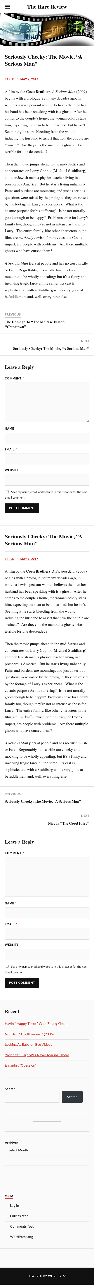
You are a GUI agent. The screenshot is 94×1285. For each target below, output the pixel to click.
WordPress (57, 1276)
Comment (14, 378)
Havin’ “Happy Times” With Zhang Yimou (36, 1023)
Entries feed (19, 1216)
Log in (14, 1205)
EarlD (9, 79)
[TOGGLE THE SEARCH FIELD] (86, 7)
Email (11, 449)
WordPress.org (21, 1237)
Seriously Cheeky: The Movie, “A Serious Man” (43, 60)
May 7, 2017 (29, 79)
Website (12, 470)
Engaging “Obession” (21, 1065)
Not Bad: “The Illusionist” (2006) (29, 1034)
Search (10, 1089)
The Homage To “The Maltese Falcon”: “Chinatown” (36, 324)
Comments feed (22, 1226)
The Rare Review (47, 6)
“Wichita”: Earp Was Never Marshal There (37, 1055)
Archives (11, 1143)
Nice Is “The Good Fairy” (68, 823)
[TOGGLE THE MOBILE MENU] (7, 7)
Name (11, 428)
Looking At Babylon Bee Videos (28, 1044)
